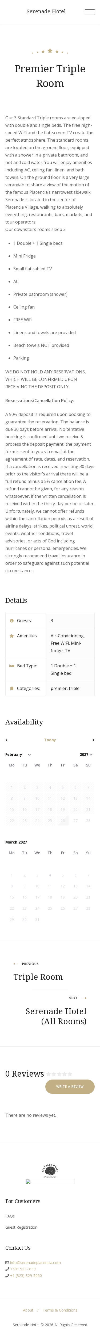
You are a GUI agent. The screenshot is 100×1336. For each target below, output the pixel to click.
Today (50, 739)
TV (67, 651)
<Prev (18, 740)
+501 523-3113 (23, 1268)
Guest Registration (21, 1227)
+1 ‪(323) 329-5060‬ (26, 1275)
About (28, 1310)
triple (74, 688)
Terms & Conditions (60, 1310)
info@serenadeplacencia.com (35, 1262)
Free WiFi (60, 643)
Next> (81, 740)
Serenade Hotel (46, 11)
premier (59, 688)
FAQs (10, 1216)
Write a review (70, 1086)
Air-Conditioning (67, 636)
